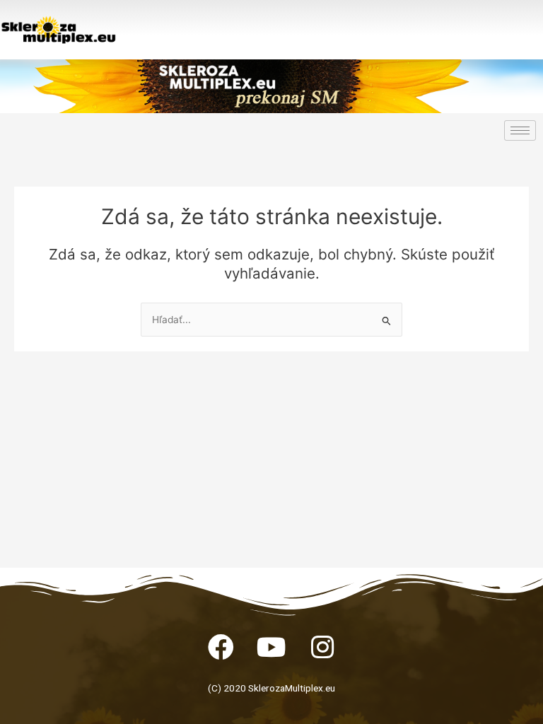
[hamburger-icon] (520, 130)
